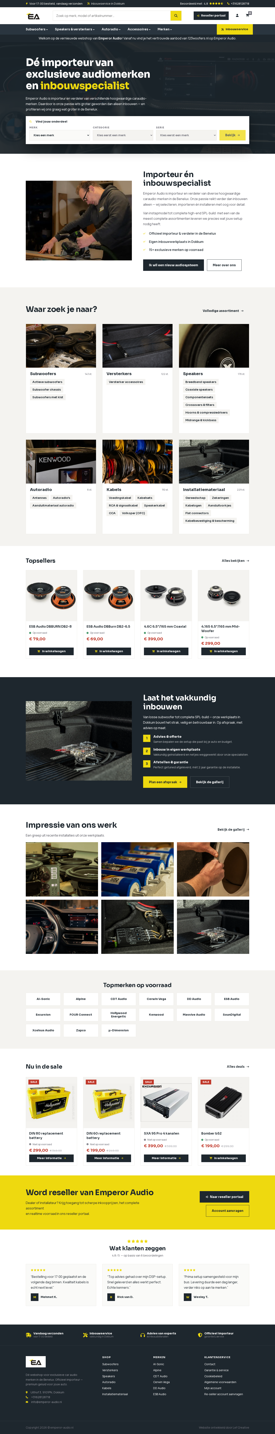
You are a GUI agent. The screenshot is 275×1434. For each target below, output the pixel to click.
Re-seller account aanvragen (223, 1394)
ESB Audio (231, 999)
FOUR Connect (81, 1014)
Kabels (106, 1388)
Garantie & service (216, 1370)
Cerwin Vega (156, 999)
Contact (209, 1364)
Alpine (81, 999)
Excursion (43, 1014)
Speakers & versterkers (73, 29)
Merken (164, 29)
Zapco (81, 1030)
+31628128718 (240, 3)
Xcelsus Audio (43, 1030)
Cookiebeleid (213, 1376)
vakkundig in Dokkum (102, 1336)
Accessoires (138, 29)
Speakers (108, 1376)
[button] (51, 651)
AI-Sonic (43, 999)
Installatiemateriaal (115, 1394)
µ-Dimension (119, 1030)
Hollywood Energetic (119, 1014)
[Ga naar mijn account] (237, 15)
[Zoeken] (176, 16)
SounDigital (232, 1014)
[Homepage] (33, 16)
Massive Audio (194, 1014)
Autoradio (110, 29)
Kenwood (156, 1014)
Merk (33, 127)
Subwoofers (35, 29)
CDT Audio (119, 999)
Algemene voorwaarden (220, 1382)
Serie (160, 127)
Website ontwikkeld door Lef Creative (224, 1427)
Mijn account (212, 1388)
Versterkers (110, 1370)
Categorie (101, 127)
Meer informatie (49, 1158)
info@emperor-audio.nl (46, 1402)
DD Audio (194, 999)
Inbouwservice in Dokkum (108, 3)
